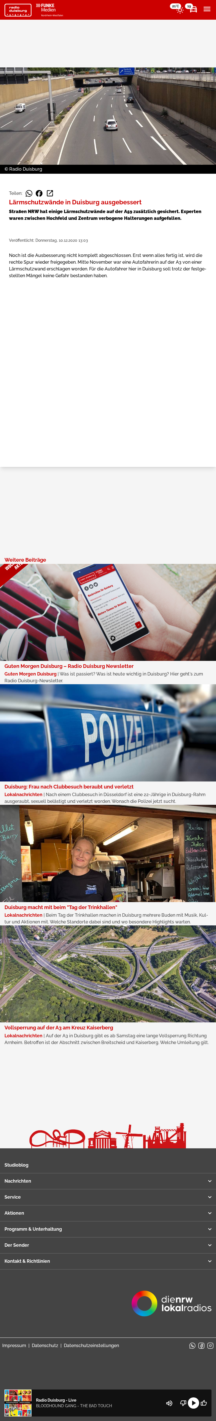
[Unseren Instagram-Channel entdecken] (210, 1345)
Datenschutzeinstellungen (91, 1345)
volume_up (169, 1403)
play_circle (193, 1403)
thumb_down (183, 1403)
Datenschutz (45, 1345)
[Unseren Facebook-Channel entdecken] (201, 1345)
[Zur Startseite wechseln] (18, 10)
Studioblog (16, 1165)
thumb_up (203, 1403)
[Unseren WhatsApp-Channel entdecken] (192, 1345)
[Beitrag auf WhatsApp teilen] (29, 193)
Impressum (14, 1345)
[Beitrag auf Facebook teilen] (39, 193)
